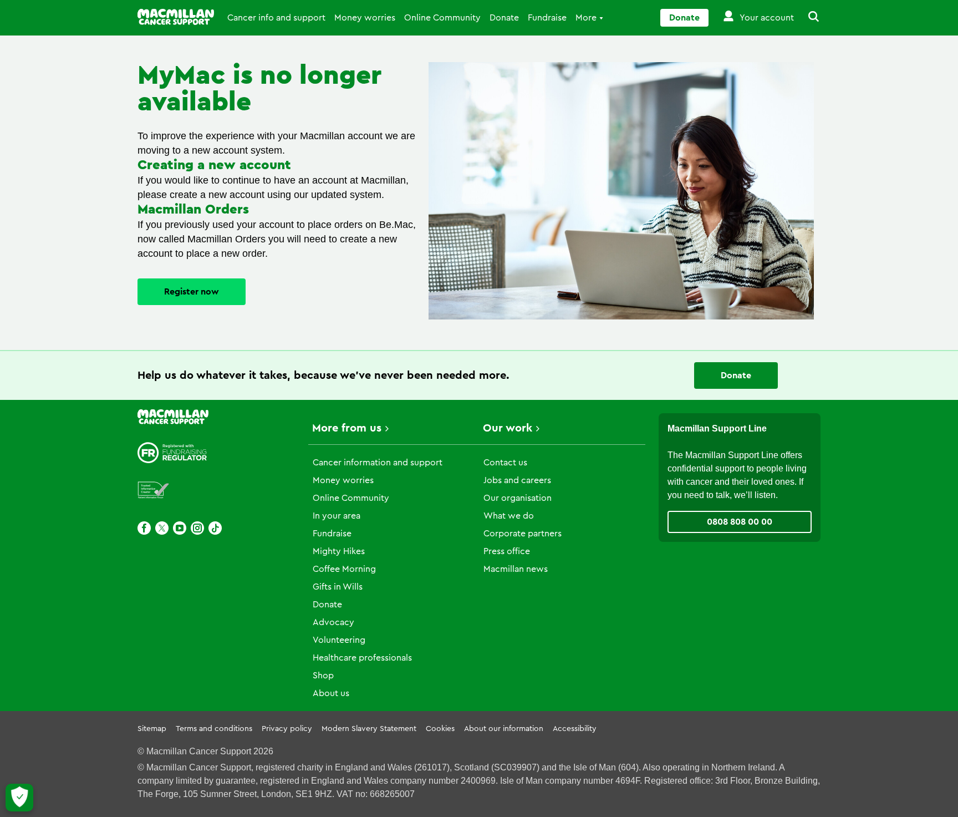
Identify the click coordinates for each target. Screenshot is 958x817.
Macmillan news (515, 569)
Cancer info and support (276, 17)
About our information (503, 729)
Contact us (505, 462)
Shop (323, 675)
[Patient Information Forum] (153, 490)
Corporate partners (522, 533)
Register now (191, 291)
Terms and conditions (214, 729)
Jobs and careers (517, 480)
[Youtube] (179, 528)
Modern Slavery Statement (369, 729)
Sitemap (151, 729)
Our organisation (517, 498)
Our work (507, 428)
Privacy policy (287, 729)
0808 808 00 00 (739, 521)
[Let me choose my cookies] (19, 797)
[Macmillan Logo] (175, 17)
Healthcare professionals (362, 657)
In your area (336, 515)
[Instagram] (197, 528)
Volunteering (339, 640)
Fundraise (547, 17)
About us (331, 693)
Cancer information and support (377, 462)
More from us (346, 428)
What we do (508, 515)
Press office (506, 551)
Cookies (440, 729)
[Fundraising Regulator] (172, 453)
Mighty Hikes (339, 551)
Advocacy (333, 622)
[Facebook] (144, 528)
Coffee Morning (344, 569)
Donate (504, 17)
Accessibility (575, 729)
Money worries (364, 17)
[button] (807, 18)
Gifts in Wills (338, 586)
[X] (162, 528)
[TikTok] (215, 528)
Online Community (442, 17)
